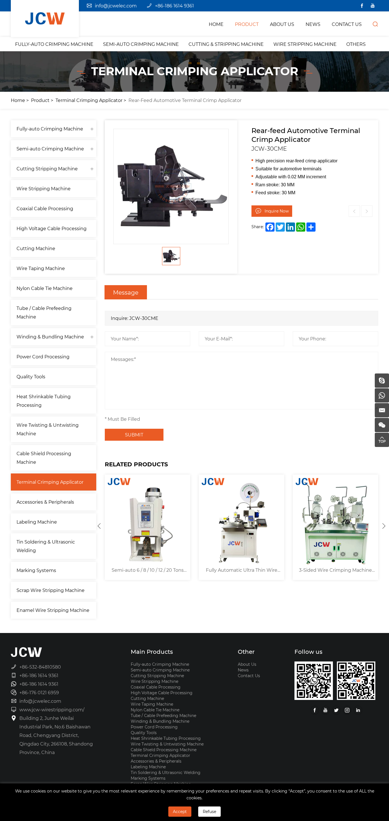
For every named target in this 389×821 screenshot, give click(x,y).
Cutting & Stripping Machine (226, 44)
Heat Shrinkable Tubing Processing (44, 400)
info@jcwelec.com (116, 6)
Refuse (209, 811)
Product (40, 100)
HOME (216, 24)
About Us (247, 664)
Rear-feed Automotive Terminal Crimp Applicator (184, 100)
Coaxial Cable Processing (45, 208)
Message (125, 292)
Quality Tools (31, 376)
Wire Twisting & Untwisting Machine (48, 429)
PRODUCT (247, 24)
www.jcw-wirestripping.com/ (51, 709)
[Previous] (99, 526)
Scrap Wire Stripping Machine (51, 590)
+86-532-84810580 (40, 667)
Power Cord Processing (43, 357)
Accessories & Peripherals (45, 502)
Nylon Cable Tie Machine (45, 288)
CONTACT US (347, 24)
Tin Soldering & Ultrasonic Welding (46, 546)
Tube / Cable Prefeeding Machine (44, 312)
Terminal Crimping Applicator (89, 100)
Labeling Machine (37, 522)
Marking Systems (36, 570)
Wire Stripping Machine (305, 44)
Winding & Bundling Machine (50, 337)
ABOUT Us (282, 24)
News (243, 670)
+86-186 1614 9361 (174, 6)
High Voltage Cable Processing (52, 228)
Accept (180, 811)
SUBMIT (134, 435)
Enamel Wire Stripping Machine (53, 610)
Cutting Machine (36, 248)
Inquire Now (277, 211)
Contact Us (249, 675)
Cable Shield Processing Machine (44, 457)
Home (18, 100)
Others (356, 44)
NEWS (313, 24)
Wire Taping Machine (41, 268)
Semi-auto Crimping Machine (141, 44)
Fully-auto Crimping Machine (54, 44)
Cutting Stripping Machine (47, 168)
